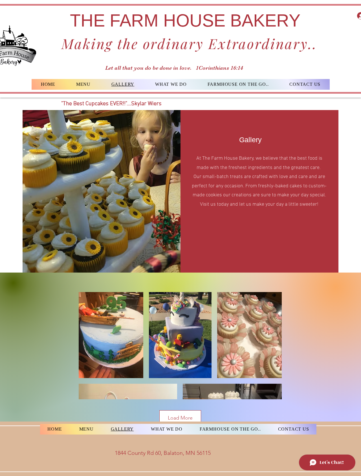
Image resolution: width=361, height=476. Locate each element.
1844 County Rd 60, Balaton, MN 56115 (163, 452)
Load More (180, 418)
